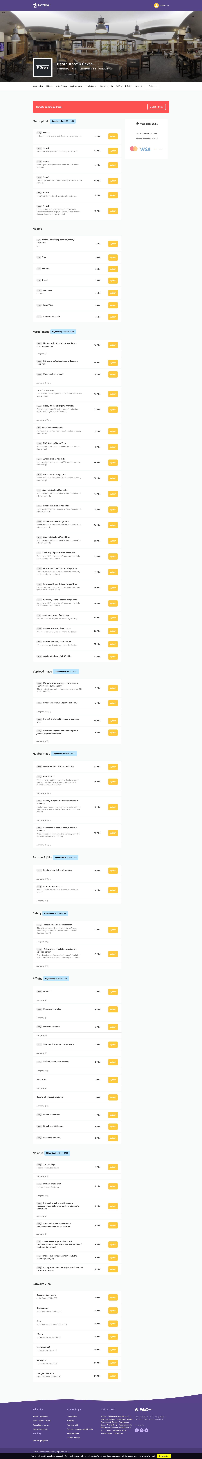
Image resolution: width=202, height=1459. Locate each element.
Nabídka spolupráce (40, 1441)
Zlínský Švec (118, 1433)
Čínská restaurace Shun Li (112, 1428)
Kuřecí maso (61, 86)
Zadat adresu (156, 107)
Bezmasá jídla (106, 86)
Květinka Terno (107, 1433)
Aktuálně (70, 1421)
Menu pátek (38, 86)
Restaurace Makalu (108, 1419)
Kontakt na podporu (40, 1417)
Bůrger (103, 1417)
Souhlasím (163, 1456)
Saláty (119, 86)
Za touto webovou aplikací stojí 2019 (52, 1452)
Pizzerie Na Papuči (115, 1417)
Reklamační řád (73, 1433)
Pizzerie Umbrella (125, 1425)
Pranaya (126, 1417)
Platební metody (73, 1438)
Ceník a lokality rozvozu (42, 1421)
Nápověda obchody (40, 1429)
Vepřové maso (76, 86)
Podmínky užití (72, 1425)
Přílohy (128, 86)
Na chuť (138, 86)
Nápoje (49, 86)
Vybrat (113, 136)
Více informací (148, 1456)
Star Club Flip (112, 1425)
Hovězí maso (91, 86)
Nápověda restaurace (41, 1425)
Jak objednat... (72, 1417)
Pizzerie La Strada (124, 1419)
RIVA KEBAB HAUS (119, 1431)
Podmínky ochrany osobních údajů (80, 1429)
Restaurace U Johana (109, 1422)
